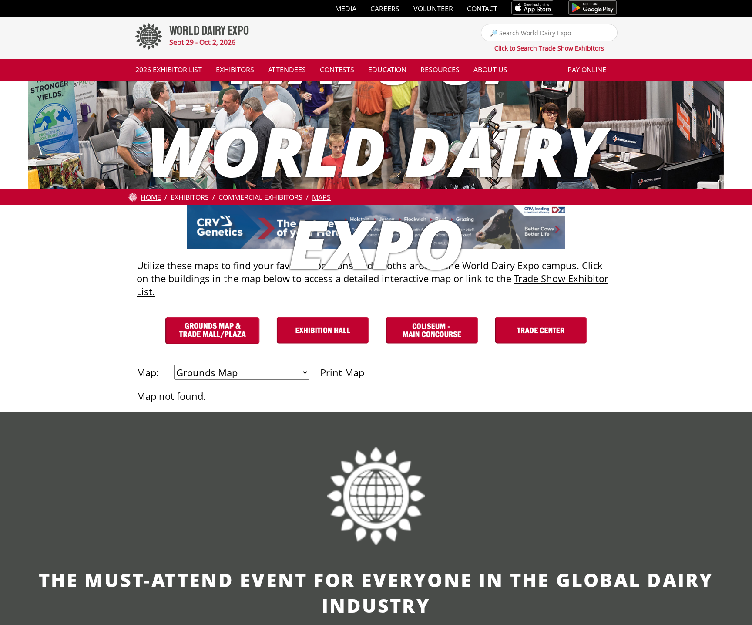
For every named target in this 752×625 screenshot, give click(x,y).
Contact (482, 9)
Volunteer (433, 9)
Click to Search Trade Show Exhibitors (549, 48)
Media (345, 9)
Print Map (342, 372)
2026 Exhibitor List (168, 69)
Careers (385, 9)
